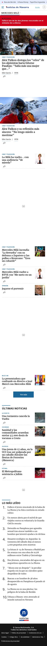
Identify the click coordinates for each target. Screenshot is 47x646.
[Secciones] (2, 7)
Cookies (4, 637)
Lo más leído (11, 503)
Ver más (23, 395)
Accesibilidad (25, 637)
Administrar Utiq (37, 637)
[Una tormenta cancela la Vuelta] (40, 417)
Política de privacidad (19, 633)
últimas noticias (14, 408)
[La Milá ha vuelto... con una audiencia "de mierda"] (40, 159)
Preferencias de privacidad (10, 641)
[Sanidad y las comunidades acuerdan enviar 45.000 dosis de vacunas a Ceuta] (40, 431)
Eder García (6, 73)
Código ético (14, 637)
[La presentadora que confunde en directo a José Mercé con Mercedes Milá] (40, 380)
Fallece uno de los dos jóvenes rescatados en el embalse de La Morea (22, 21)
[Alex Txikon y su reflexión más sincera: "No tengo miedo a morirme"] (23, 110)
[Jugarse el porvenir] (40, 290)
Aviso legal (5, 633)
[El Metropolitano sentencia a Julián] (40, 473)
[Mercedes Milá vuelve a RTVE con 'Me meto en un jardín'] (40, 273)
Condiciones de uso (35, 633)
